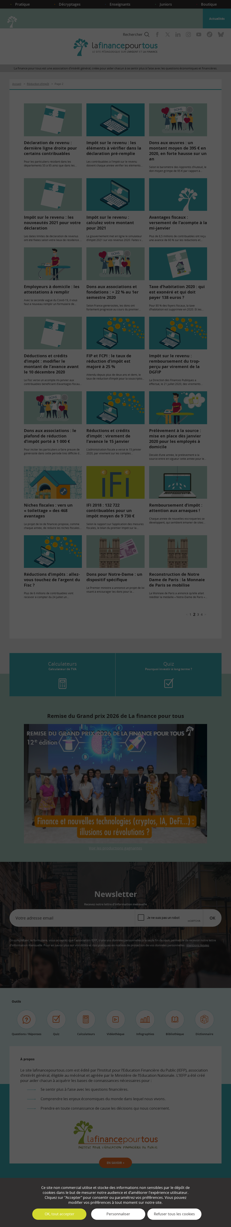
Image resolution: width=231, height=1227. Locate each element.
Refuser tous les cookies (174, 1213)
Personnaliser (118, 1213)
